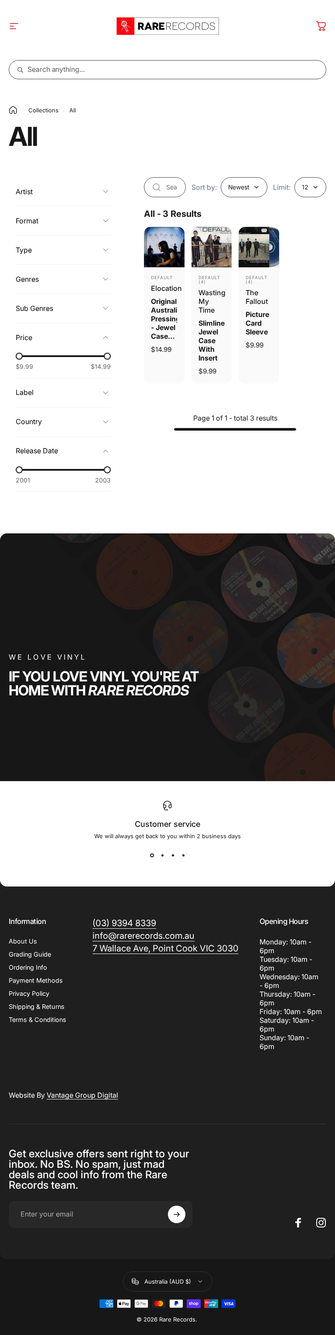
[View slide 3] (173, 855)
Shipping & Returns (37, 1006)
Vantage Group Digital (82, 1095)
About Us (23, 941)
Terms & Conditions (37, 1019)
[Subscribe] (176, 1214)
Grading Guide (30, 954)
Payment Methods (36, 980)
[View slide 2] (162, 855)
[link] (165, 948)
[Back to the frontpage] (13, 110)
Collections (43, 110)
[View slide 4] (183, 855)
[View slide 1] (152, 855)
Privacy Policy (29, 993)
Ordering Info (28, 967)
